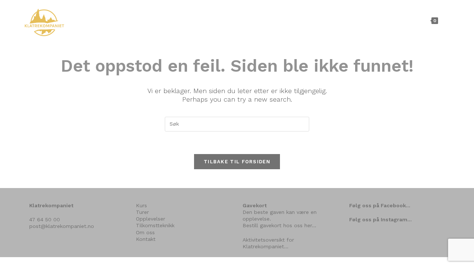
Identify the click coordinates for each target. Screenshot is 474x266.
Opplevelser (150, 219)
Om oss (145, 232)
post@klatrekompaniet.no (61, 226)
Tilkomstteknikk (155, 225)
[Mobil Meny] (445, 20)
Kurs (141, 205)
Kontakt (146, 239)
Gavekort (255, 205)
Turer (142, 212)
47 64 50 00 (44, 219)
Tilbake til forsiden (237, 161)
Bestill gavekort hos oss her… (279, 225)
